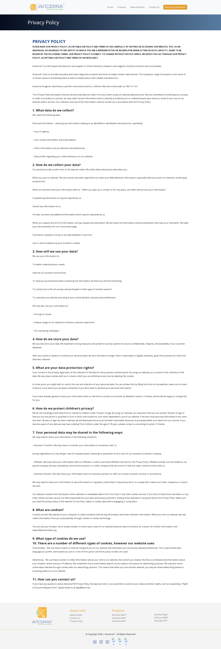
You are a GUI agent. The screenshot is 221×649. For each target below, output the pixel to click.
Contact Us (154, 7)
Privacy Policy (76, 621)
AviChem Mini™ (119, 615)
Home (110, 7)
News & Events (137, 7)
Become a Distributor (175, 7)
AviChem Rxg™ (161, 614)
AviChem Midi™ (119, 618)
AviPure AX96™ (161, 617)
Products (121, 7)
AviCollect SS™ (161, 620)
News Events (76, 615)
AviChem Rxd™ (119, 621)
